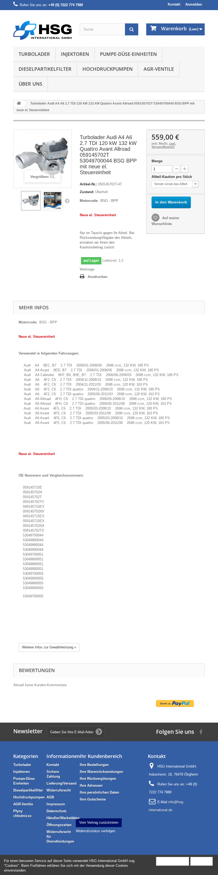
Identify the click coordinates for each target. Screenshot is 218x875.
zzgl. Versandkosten (164, 145)
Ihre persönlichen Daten (99, 792)
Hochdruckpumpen (107, 69)
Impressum (56, 804)
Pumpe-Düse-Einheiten (128, 54)
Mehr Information (173, 861)
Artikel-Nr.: (88, 184)
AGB (50, 797)
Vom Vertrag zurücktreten (98, 822)
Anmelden (193, 4)
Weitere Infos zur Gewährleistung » (49, 647)
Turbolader (34, 54)
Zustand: (87, 192)
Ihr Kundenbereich (101, 756)
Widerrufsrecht (59, 790)
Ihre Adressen (91, 786)
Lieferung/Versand (62, 783)
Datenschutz (57, 811)
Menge (157, 161)
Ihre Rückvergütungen (98, 779)
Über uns (30, 84)
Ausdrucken (97, 277)
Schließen (201, 861)
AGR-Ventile (159, 69)
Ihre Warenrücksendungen (101, 772)
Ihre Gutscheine (93, 799)
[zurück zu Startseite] (19, 103)
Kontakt (174, 4)
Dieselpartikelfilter (45, 69)
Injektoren (75, 54)
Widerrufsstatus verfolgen (95, 831)
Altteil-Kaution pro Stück (172, 177)
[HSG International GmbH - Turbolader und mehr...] (42, 30)
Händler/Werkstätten (63, 818)
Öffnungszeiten (59, 825)
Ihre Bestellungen (94, 765)
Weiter (67, 200)
